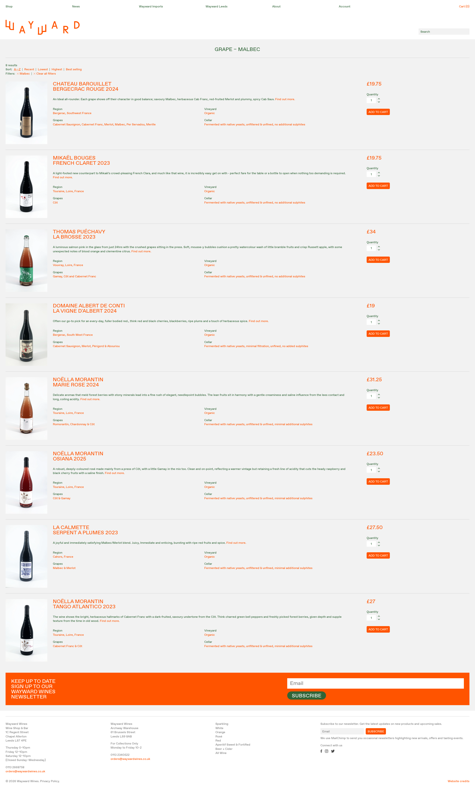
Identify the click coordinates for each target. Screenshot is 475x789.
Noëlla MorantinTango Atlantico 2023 (84, 604)
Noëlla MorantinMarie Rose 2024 (78, 382)
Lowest (43, 69)
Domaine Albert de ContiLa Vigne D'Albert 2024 (89, 308)
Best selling (74, 69)
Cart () (464, 7)
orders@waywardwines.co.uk (25, 771)
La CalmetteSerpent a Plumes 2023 (85, 530)
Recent (29, 69)
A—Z (17, 69)
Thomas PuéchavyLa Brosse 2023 (79, 234)
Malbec (25, 74)
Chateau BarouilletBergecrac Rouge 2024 (85, 87)
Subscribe (306, 695)
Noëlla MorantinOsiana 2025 (78, 456)
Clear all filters (46, 74)
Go (466, 32)
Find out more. (285, 99)
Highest (57, 69)
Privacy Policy (49, 781)
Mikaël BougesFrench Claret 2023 (81, 161)
